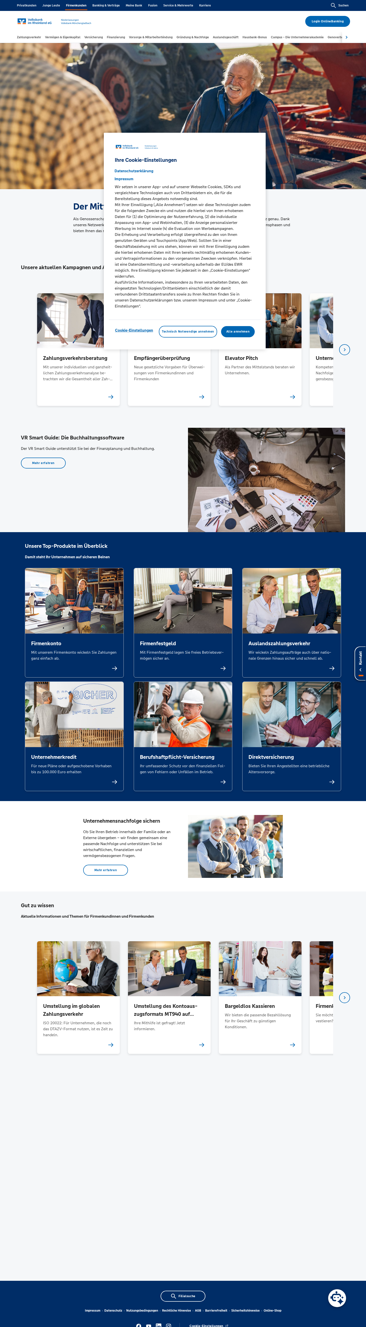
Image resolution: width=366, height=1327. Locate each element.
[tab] (29, 37)
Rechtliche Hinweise (176, 1311)
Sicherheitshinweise (245, 1311)
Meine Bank (134, 5)
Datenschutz (113, 1311)
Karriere (205, 5)
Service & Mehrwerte (178, 5)
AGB (198, 1311)
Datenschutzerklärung (134, 171)
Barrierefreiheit (216, 1311)
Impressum (92, 1311)
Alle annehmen (237, 332)
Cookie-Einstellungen (134, 330)
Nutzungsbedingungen (142, 1311)
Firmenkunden (76, 5)
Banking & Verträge (106, 5)
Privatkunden (26, 5)
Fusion (152, 5)
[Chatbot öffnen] (337, 1298)
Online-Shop (272, 1311)
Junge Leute (51, 5)
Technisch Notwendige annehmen (188, 332)
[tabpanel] (78, 349)
